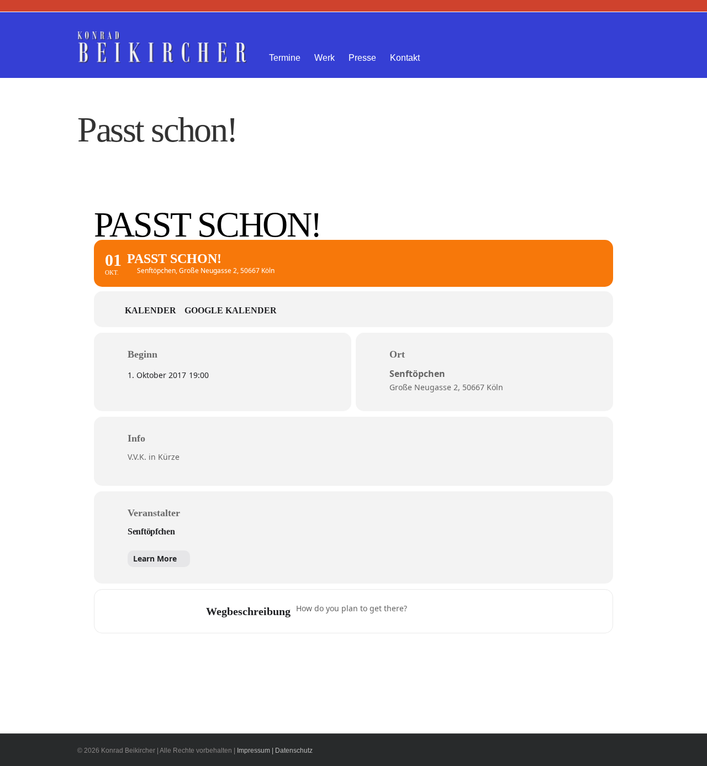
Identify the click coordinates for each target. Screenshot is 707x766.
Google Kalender (230, 310)
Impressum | (255, 750)
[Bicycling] (508, 611)
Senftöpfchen (151, 531)
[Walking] (486, 611)
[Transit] (465, 611)
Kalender (150, 310)
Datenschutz (294, 750)
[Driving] (443, 611)
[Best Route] (422, 611)
